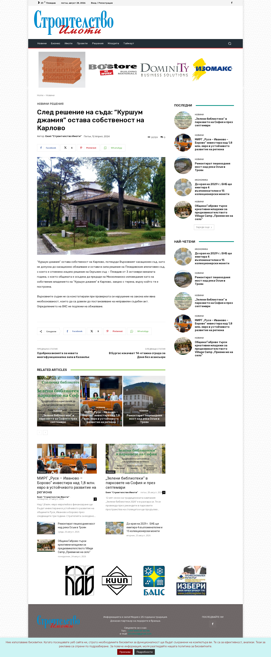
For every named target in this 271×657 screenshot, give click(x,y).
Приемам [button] (125, 651)
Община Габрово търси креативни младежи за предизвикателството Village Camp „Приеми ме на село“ (214, 212)
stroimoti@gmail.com (140, 633)
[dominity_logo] (164, 70)
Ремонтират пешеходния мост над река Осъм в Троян (144, 419)
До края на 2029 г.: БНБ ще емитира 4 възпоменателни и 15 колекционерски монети (144, 527)
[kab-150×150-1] (80, 580)
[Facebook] (232, 3)
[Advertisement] (176, 22)
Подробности (145, 651)
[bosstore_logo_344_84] (112, 70)
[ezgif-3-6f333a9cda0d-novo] (62, 70)
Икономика (201, 180)
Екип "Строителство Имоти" (63, 136)
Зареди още (203, 227)
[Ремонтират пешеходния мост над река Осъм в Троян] (144, 401)
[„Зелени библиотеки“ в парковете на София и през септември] (58, 401)
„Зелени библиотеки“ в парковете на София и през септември (58, 419)
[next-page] (45, 432)
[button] (229, 43)
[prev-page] (39, 432)
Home (40, 95)
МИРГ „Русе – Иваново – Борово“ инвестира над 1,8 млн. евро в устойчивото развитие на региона (101, 417)
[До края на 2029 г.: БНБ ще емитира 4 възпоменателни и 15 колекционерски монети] (115, 528)
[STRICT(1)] (212, 70)
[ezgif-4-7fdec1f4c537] (191, 580)
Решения (56, 104)
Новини (50, 95)
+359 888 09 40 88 (138, 630)
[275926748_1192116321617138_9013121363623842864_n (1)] (117, 580)
